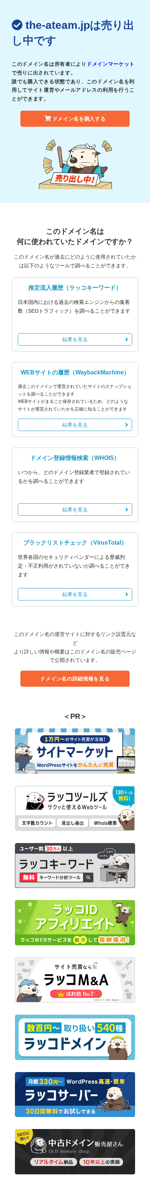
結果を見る (75, 339)
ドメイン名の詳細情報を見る (75, 679)
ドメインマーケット (111, 64)
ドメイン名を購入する (79, 119)
